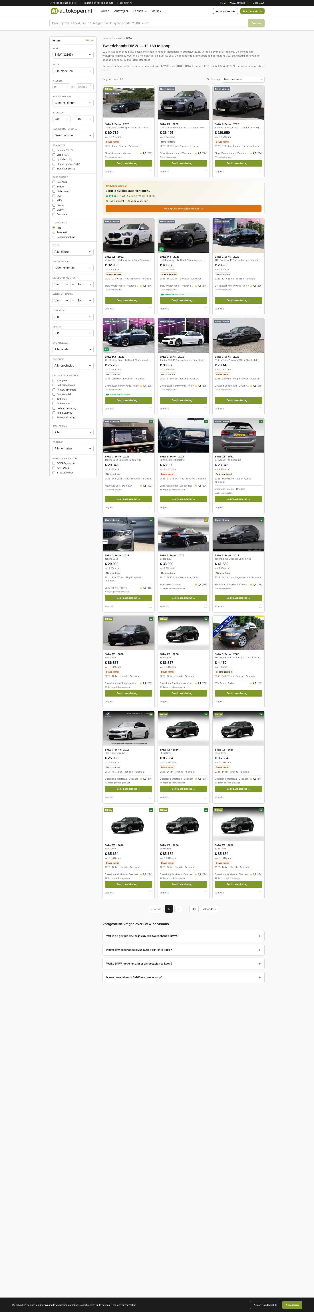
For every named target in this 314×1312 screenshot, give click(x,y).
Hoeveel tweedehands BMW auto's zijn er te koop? (139, 949)
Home (105, 38)
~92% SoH (174, 294)
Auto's (105, 11)
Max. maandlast (62, 96)
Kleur (56, 245)
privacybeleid (129, 1305)
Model (56, 65)
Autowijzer (121, 11)
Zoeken (256, 23)
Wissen (90, 40)
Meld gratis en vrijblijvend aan (181, 208)
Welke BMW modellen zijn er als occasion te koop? (139, 963)
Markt (155, 11)
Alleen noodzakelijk (265, 1305)
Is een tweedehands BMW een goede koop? (134, 977)
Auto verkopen (225, 11)
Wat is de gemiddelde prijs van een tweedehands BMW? (142, 935)
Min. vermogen (61, 262)
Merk (56, 48)
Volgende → (209, 908)
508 (194, 908)
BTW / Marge (60, 426)
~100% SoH (120, 394)
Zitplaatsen (60, 310)
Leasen (138, 11)
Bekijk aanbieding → (128, 163)
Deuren (57, 327)
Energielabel (61, 343)
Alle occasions (252, 11)
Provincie (58, 359)
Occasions (117, 38)
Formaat (58, 442)
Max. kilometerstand (65, 129)
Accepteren (292, 1305)
